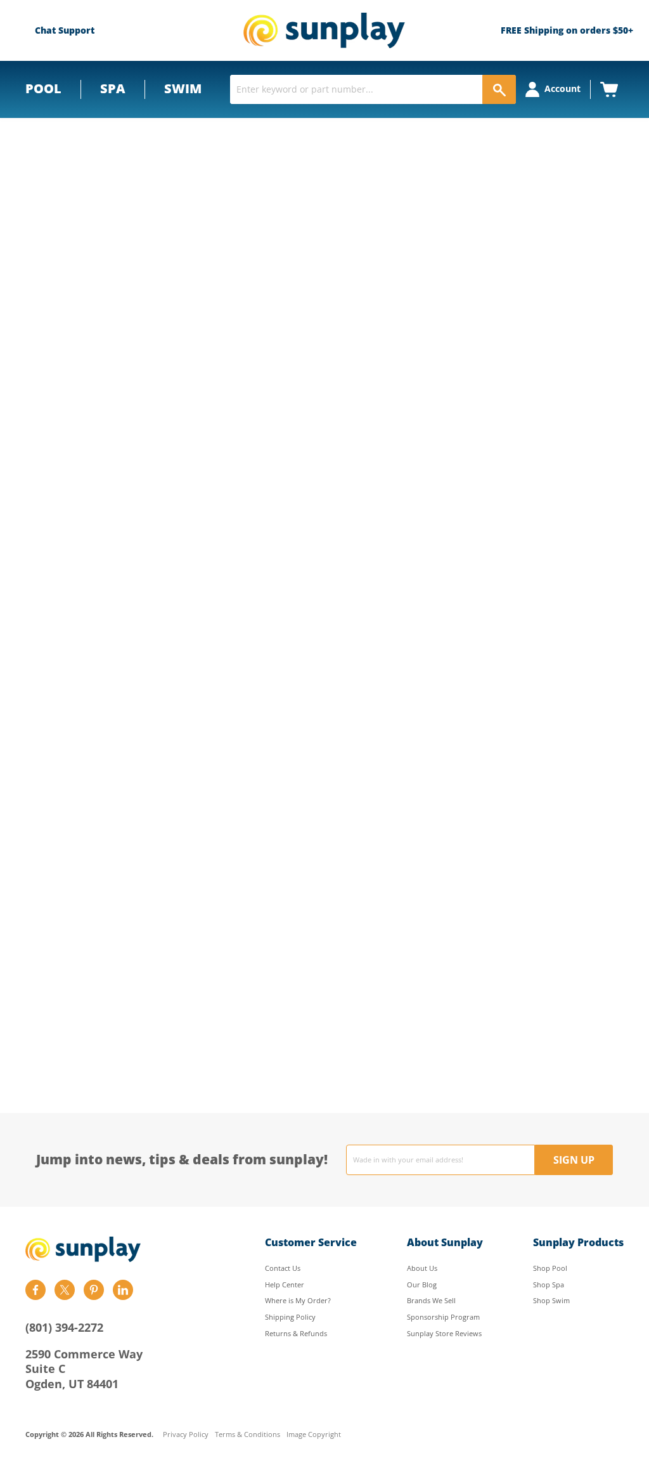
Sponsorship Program (443, 1317)
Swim (183, 88)
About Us (422, 1268)
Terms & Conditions (247, 1435)
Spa (112, 88)
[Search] (499, 89)
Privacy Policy (186, 1435)
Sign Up (573, 1160)
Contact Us (282, 1268)
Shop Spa (548, 1284)
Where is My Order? (298, 1300)
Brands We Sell (431, 1300)
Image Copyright (313, 1435)
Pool (43, 88)
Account (562, 88)
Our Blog (422, 1284)
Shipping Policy (290, 1317)
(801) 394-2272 (64, 1327)
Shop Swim (551, 1300)
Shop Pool (550, 1268)
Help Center (284, 1284)
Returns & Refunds (296, 1333)
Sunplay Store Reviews (444, 1333)
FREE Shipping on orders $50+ (567, 30)
